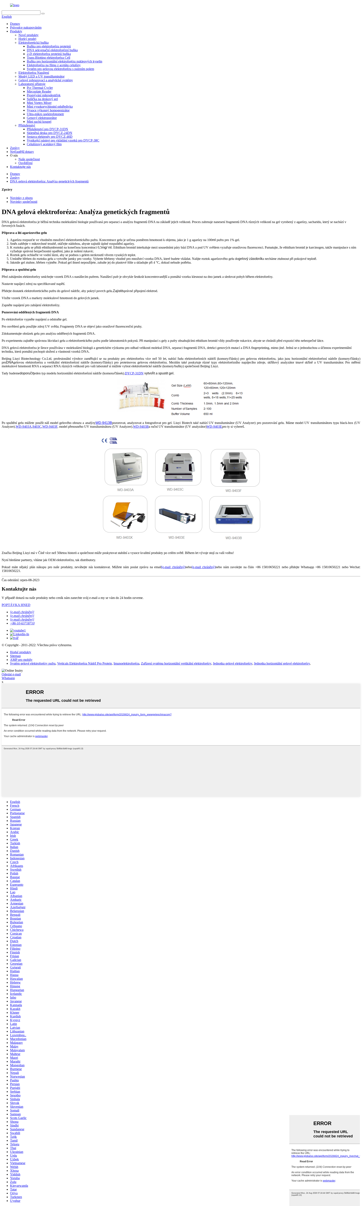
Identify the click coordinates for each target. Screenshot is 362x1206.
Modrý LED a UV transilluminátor (41, 76)
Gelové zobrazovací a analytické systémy (45, 80)
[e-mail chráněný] (173, 567)
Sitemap (15, 656)
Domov (15, 24)
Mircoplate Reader (39, 91)
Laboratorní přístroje (31, 84)
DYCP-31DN (134, 373)
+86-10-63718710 (22, 623)
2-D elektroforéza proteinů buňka (49, 54)
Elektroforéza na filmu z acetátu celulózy (54, 65)
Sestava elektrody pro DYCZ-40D (49, 136)
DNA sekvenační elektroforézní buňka (52, 50)
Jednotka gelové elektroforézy (232, 663)
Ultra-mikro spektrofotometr (45, 114)
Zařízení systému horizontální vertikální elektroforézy (176, 663)
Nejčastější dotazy (22, 151)
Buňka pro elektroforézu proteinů (49, 46)
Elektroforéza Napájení (33, 72)
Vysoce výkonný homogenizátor (48, 110)
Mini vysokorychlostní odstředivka (50, 106)
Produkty (16, 31)
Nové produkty (28, 35)
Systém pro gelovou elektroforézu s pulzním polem (60, 69)
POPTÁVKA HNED (16, 605)
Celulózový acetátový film (44, 144)
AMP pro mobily (21, 659)
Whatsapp (8, 678)
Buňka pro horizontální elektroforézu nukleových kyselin (64, 61)
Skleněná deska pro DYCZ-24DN (49, 133)
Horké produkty (20, 652)
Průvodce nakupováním (25, 27)
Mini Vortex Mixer (39, 103)
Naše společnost (29, 159)
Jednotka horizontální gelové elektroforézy (282, 663)
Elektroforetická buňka (33, 42)
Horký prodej (27, 39)
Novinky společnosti (23, 201)
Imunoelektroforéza (126, 663)
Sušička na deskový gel (42, 99)
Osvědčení (25, 163)
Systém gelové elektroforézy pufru (33, 663)
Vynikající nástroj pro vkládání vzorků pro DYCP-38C (63, 140)
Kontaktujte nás (20, 166)
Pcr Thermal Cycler (40, 87)
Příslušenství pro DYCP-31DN (47, 129)
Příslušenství (26, 125)
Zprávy (15, 148)
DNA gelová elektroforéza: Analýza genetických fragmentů (49, 181)
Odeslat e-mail (11, 674)
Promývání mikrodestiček (44, 95)
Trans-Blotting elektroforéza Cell (48, 57)
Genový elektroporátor (42, 118)
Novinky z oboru (21, 198)
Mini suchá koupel (39, 121)
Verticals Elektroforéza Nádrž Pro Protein (84, 663)
